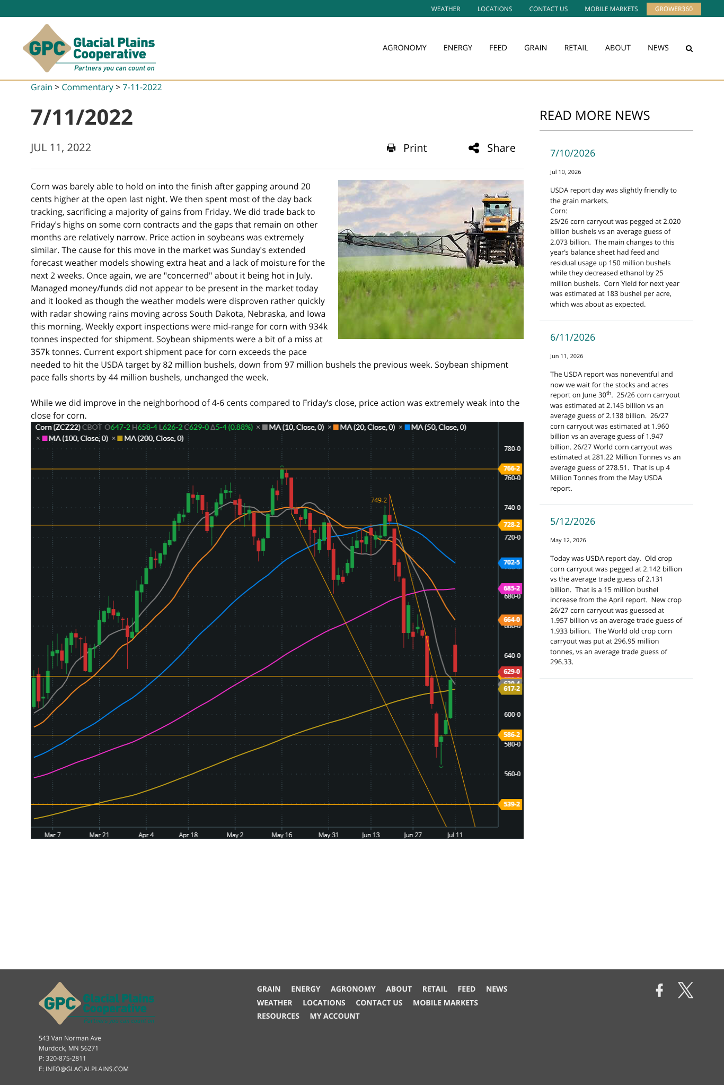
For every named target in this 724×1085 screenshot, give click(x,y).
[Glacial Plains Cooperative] (89, 48)
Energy (458, 48)
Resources (278, 1016)
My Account (334, 1016)
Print (415, 148)
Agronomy (405, 48)
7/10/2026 (572, 153)
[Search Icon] (689, 48)
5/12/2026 (572, 521)
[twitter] (685, 991)
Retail (576, 48)
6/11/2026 (572, 337)
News (658, 48)
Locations (495, 8)
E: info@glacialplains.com (84, 1068)
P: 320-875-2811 (62, 1058)
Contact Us (548, 8)
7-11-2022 (142, 87)
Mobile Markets (611, 8)
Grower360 (674, 8)
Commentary (87, 87)
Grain (535, 48)
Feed (498, 48)
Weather (446, 8)
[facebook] (659, 991)
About (618, 48)
